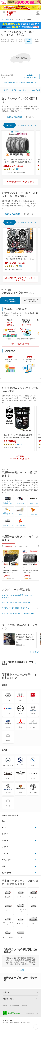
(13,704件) (12, 578)
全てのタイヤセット (30, 214)
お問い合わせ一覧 (14, 1022)
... (14, 19)
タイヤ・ (28, 41)
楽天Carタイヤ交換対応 (14, 117)
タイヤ (6, 90)
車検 (20, 41)
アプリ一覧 (5, 1022)
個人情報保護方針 (14, 1005)
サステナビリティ (25, 1022)
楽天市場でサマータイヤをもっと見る (20, 182)
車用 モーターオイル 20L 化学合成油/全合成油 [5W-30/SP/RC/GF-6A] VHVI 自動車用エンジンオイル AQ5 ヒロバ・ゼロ (18, 436)
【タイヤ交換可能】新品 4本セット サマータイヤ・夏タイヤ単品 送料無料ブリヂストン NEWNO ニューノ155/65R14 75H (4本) (17, 161)
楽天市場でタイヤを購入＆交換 (32, 300)
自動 (37, 41)
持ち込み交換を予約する (20, 344)
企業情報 (5, 1005)
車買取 (12, 41)
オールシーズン (33, 125)
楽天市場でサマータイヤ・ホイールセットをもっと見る (20, 279)
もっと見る (34, 652)
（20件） (18, 169)
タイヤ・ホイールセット (20, 90)
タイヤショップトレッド (14, 269)
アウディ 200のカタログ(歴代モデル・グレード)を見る (18, 596)
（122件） (20, 444)
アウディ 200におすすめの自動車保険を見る (18, 613)
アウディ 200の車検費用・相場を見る (15, 608)
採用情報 (24, 1005)
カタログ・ (4, 41)
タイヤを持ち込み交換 (11, 300)
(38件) (30, 578)
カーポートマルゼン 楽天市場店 (15, 172)
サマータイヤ (9, 125)
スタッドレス (22, 125)
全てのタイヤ (30, 117)
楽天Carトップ (6, 19)
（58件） (21, 266)
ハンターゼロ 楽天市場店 (13, 447)
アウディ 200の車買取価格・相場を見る (16, 602)
